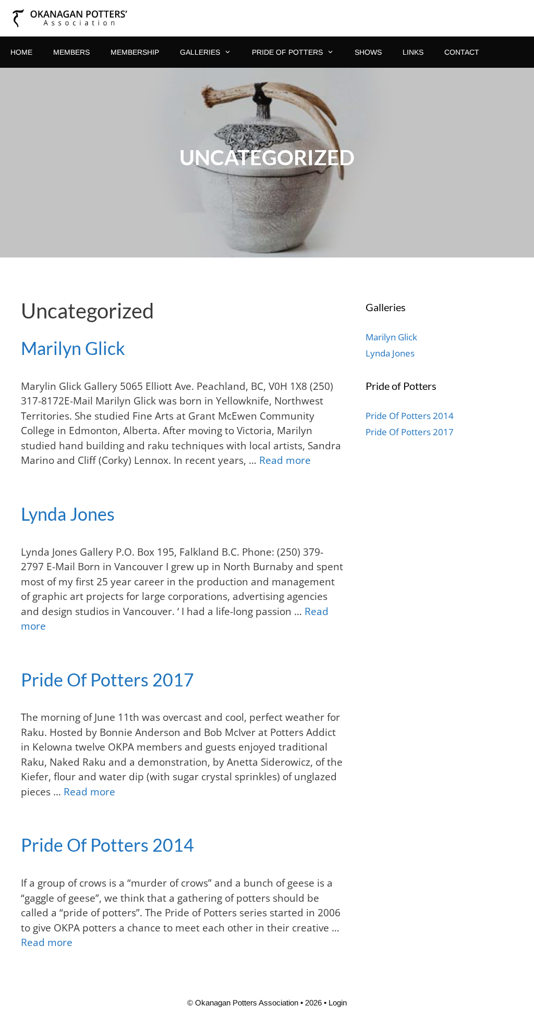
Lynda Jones (68, 513)
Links (413, 52)
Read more (285, 460)
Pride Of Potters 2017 (107, 679)
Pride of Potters (287, 52)
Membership (135, 52)
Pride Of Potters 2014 (107, 844)
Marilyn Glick (73, 348)
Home (21, 52)
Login (338, 1002)
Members (71, 52)
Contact (461, 52)
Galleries (200, 52)
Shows (368, 52)
